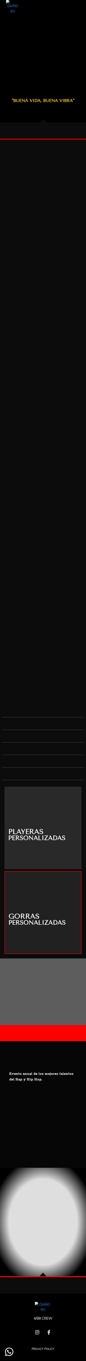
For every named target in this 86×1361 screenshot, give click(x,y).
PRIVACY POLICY (43, 1349)
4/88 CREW (43, 1318)
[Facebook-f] (49, 1332)
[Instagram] (37, 1332)
